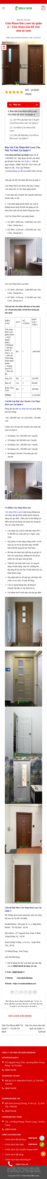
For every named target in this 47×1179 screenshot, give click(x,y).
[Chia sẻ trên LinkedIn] (35, 992)
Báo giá (20, 20)
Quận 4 (27, 161)
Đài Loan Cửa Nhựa (33, 37)
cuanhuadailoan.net (12, 171)
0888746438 (18, 972)
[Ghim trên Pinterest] (30, 992)
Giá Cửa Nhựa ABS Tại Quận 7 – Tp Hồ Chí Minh (12, 1028)
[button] (3, 8)
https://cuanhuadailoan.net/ (24, 983)
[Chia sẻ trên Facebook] (17, 992)
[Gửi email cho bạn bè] (26, 992)
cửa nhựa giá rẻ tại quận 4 (27, 1006)
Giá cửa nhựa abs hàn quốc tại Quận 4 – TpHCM (35, 1028)
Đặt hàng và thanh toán (28, 1168)
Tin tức (27, 20)
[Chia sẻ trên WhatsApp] (12, 992)
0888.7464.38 (22, 1164)
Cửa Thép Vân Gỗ (33, 1172)
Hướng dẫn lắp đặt (31, 1170)
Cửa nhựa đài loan (25, 978)
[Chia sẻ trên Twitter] (21, 992)
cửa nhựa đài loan (25, 409)
